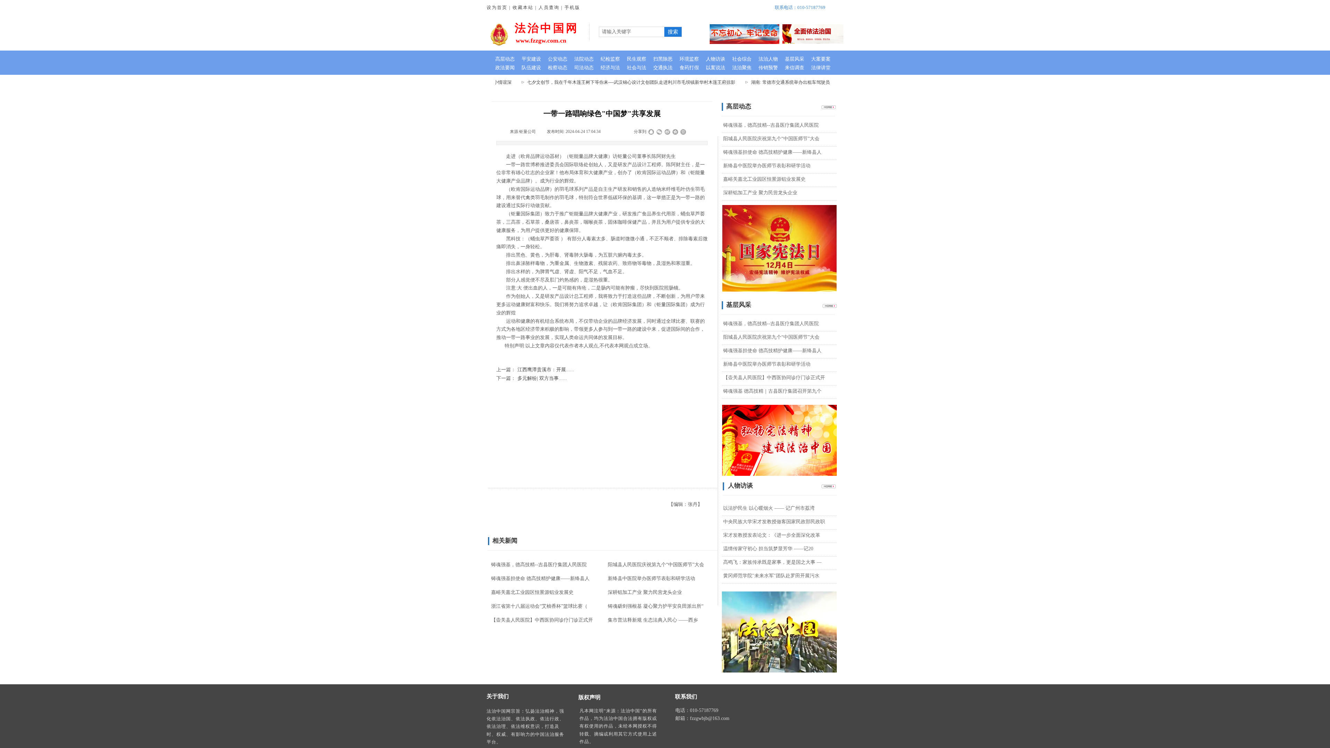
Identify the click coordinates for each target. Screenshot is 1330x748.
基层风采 (794, 59)
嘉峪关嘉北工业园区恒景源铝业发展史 (764, 179)
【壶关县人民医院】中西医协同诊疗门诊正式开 (774, 377)
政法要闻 (505, 67)
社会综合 (742, 59)
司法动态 (584, 67)
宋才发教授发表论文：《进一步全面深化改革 (771, 535)
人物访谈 (715, 59)
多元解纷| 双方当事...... (531, 378)
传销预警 (768, 67)
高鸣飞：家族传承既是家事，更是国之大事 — (772, 562)
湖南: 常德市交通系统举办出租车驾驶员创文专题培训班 (788, 82)
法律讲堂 (821, 67)
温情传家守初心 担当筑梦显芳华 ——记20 (768, 548)
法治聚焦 (742, 67)
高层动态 (505, 59)
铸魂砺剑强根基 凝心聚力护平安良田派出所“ (655, 606)
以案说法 (715, 67)
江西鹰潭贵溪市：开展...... (535, 369)
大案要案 (821, 59)
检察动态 (557, 67)
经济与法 (610, 67)
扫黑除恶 (663, 59)
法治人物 (768, 59)
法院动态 (584, 59)
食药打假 (689, 67)
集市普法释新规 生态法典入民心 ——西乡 (653, 620)
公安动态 (557, 59)
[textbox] (631, 31)
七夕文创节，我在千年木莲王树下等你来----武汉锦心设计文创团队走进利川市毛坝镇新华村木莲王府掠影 (613, 82)
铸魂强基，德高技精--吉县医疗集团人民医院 (771, 125)
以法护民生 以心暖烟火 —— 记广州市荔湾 (769, 508)
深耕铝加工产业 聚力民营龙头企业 (760, 192)
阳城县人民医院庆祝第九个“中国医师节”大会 (771, 138)
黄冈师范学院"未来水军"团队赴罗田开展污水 (771, 575)
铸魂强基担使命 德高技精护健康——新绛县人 (772, 152)
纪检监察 (610, 59)
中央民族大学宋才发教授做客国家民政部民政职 (774, 521)
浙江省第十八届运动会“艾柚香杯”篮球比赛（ (539, 606)
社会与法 (636, 67)
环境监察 (689, 59)
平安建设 (531, 59)
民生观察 (636, 59)
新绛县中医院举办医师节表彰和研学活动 (766, 165)
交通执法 (663, 67)
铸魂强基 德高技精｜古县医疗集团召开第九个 (772, 391)
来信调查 (794, 67)
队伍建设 (531, 67)
